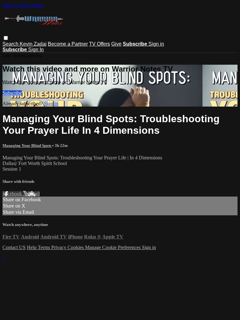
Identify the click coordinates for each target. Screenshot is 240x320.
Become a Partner (68, 44)
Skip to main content (22, 5)
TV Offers (99, 44)
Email (34, 193)
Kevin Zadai (33, 44)
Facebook (12, 193)
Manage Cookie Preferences (113, 247)
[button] (6, 38)
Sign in (156, 44)
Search (11, 44)
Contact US (14, 247)
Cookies (76, 247)
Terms (44, 247)
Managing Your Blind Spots (27, 145)
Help (32, 247)
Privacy (59, 247)
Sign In (36, 49)
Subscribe (12, 93)
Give (116, 44)
